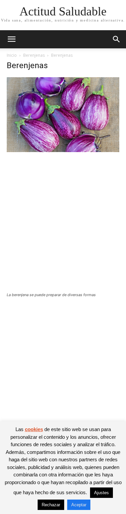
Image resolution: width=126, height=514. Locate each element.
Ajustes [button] (101, 492)
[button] (11, 39)
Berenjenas (34, 55)
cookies (34, 429)
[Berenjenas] (63, 150)
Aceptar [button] (78, 504)
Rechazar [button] (51, 504)
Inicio (12, 55)
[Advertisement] (63, 226)
